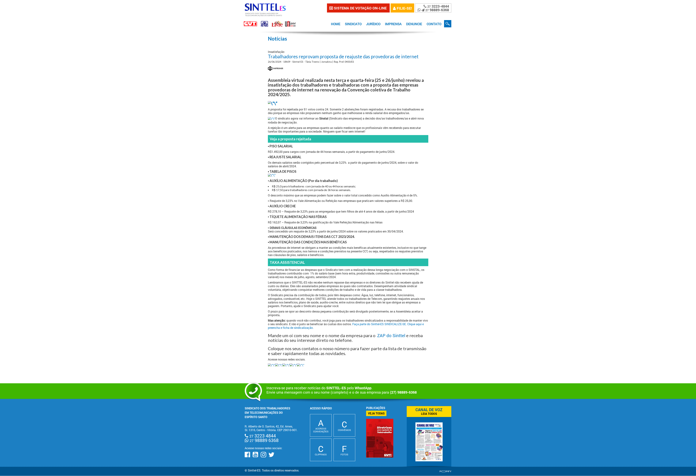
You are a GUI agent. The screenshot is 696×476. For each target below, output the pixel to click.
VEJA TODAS (376, 413)
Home (335, 24)
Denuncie (414, 24)
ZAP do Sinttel (391, 335)
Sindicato (353, 24)
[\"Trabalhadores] (272, 175)
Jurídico (373, 24)
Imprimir (275, 68)
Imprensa (393, 24)
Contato (434, 24)
